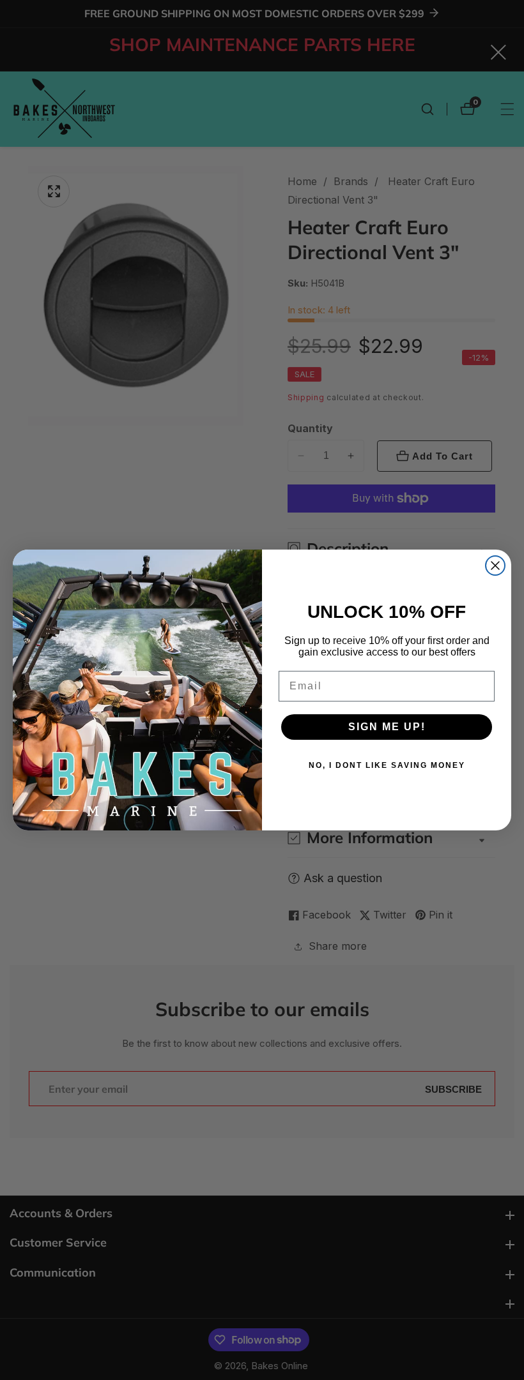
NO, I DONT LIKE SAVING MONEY (387, 765)
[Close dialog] (495, 565)
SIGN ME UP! (387, 726)
